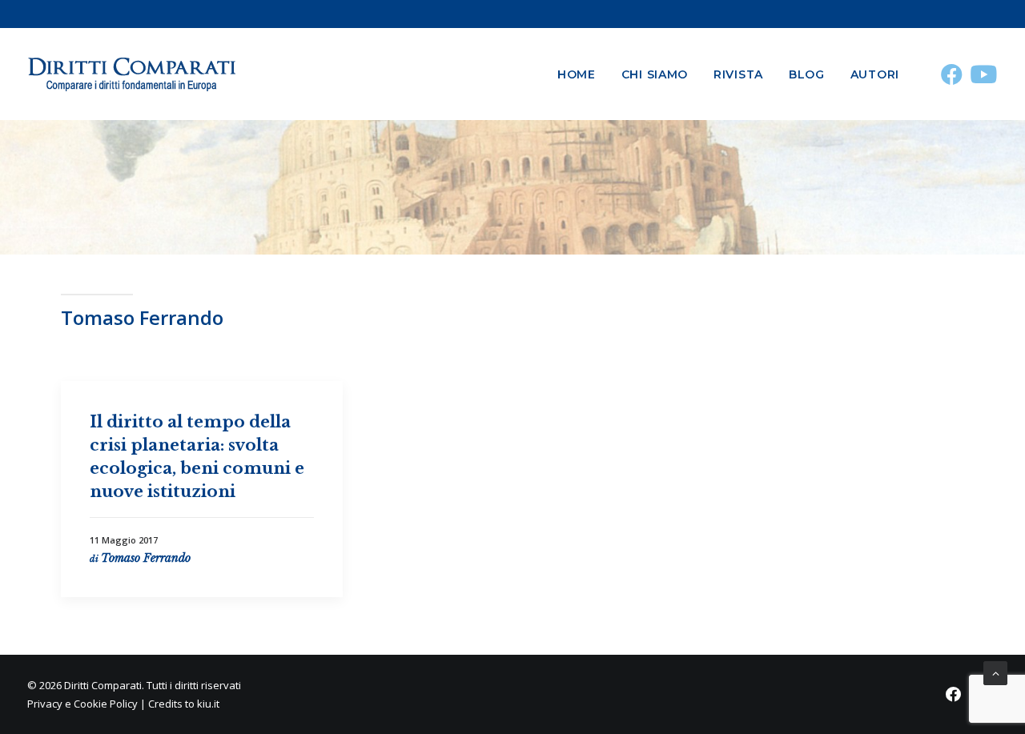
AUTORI (874, 74)
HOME (576, 74)
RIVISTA (738, 74)
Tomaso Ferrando (146, 558)
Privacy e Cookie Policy (82, 703)
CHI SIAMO (654, 74)
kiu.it (208, 703)
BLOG (807, 74)
